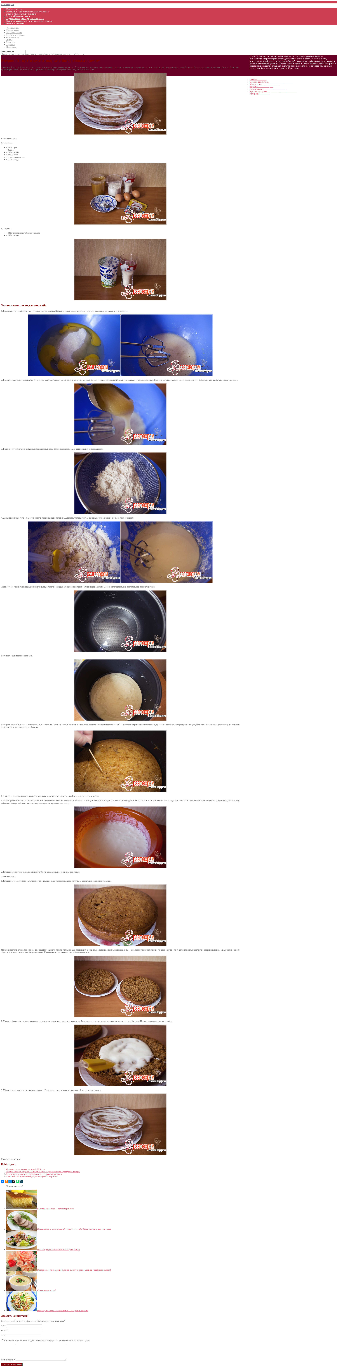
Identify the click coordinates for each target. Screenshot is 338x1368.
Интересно (16, 23)
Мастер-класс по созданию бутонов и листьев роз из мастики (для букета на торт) (43, 1172)
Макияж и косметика (27, 11)
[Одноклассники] (6, 1181)
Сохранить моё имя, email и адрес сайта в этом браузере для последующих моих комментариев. (47, 1340)
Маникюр (10, 42)
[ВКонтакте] (2, 1181)
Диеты (9, 40)
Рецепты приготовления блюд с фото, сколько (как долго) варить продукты (36, 54)
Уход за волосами (14, 33)
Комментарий (8, 1360)
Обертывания (12, 37)
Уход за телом (12, 30)
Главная (14, 9)
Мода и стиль (21, 14)
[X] (13, 1181)
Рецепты (18, 16)
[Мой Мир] (10, 1181)
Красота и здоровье (29, 21)
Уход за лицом (12, 28)
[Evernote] (17, 1181)
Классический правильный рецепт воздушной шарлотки (32, 1176)
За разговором (7, 4)
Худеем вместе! (25, 18)
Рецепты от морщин (15, 35)
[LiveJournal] (21, 1181)
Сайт (3, 1335)
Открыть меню (8, 2)
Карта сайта (293, 68)
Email (4, 1330)
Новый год (11, 47)
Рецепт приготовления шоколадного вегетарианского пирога (34, 1174)
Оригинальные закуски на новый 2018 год (25, 1169)
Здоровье (10, 44)
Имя (3, 1325)
